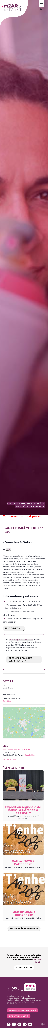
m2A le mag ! (37, 960)
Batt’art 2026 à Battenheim (23, 862)
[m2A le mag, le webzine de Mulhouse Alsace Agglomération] (30, 991)
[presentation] (23, 785)
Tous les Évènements (22, 928)
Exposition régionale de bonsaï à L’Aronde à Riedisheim (23, 810)
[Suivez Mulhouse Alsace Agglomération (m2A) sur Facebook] (8, 1024)
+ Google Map (29, 755)
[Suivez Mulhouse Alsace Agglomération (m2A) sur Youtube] (30, 1024)
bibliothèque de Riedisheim (21, 640)
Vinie (8, 549)
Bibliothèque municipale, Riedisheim (17, 749)
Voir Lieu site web (9, 759)
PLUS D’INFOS (12, 628)
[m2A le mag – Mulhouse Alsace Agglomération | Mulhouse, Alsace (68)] (17, 7)
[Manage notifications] (43, 1024)
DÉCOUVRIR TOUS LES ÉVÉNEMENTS (20, 659)
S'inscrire (22, 967)
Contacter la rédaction (21, 1010)
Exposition (7, 701)
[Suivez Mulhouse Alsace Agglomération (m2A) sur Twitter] (14, 1024)
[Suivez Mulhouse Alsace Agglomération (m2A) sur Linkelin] (25, 1024)
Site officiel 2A (17, 1016)
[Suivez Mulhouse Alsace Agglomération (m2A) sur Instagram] (19, 1024)
